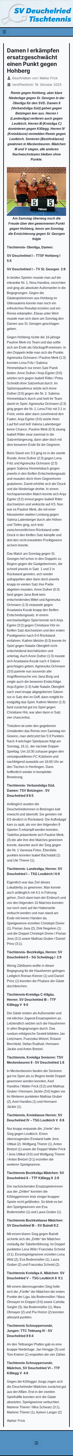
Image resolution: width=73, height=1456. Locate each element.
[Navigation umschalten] (4, 32)
